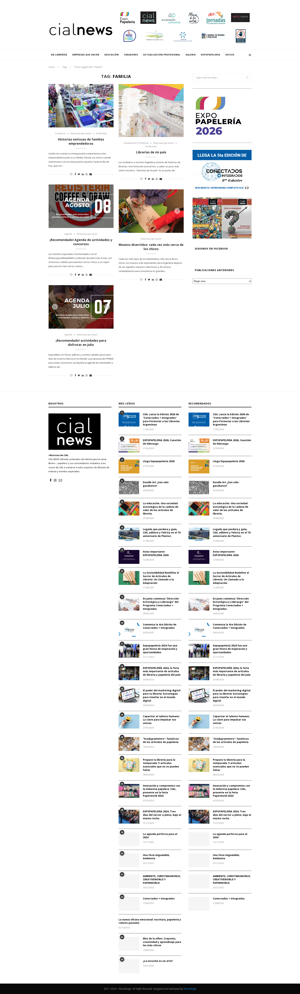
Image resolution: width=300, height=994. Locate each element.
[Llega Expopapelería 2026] (129, 466)
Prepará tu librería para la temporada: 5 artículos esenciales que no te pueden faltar (161, 765)
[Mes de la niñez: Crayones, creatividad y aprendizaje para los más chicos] (129, 944)
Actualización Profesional (140, 2)
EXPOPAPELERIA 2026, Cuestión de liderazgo (162, 441)
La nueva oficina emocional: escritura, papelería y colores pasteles (150, 921)
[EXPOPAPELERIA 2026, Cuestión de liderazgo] (129, 445)
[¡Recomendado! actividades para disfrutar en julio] (81, 307)
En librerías (55, 2)
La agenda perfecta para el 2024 (160, 835)
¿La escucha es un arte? (158, 961)
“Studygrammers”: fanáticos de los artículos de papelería (161, 740)
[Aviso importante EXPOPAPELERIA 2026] (129, 557)
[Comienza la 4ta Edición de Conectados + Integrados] (129, 630)
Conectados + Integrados (159, 898)
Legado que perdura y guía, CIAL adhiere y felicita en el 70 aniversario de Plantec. (162, 533)
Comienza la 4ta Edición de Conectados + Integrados (159, 626)
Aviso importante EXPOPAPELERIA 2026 (156, 553)
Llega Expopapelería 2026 (158, 461)
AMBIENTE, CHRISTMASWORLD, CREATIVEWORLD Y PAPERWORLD (162, 879)
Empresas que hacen (77, 2)
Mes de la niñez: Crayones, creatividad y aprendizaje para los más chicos (162, 942)
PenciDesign (190, 988)
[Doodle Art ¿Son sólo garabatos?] (129, 487)
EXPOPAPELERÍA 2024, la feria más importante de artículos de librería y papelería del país (162, 671)
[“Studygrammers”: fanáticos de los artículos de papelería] (129, 744)
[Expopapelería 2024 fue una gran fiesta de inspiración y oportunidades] (129, 651)
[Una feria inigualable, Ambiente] (129, 860)
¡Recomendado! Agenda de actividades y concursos (81, 242)
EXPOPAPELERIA (180, 2)
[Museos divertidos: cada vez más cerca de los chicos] (151, 211)
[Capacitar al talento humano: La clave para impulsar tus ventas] (129, 722)
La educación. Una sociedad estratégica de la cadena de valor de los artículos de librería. (160, 508)
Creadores (114, 2)
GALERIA (164, 2)
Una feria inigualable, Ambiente (156, 856)
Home (51, 67)
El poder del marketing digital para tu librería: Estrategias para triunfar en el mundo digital (161, 695)
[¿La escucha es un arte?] (129, 966)
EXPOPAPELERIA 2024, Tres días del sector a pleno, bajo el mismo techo (162, 815)
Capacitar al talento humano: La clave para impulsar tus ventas (161, 720)
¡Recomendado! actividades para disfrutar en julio (81, 342)
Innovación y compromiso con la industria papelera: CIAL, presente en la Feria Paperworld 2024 (161, 791)
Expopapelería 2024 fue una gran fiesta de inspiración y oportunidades (160, 649)
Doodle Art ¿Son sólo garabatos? (156, 484)
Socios (196, 2)
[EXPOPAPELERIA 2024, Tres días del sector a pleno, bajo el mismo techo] (129, 817)
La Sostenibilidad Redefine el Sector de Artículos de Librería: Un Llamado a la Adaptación (161, 578)
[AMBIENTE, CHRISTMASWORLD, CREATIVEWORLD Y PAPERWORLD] (129, 881)
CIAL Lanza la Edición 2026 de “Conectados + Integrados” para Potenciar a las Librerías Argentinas (161, 419)
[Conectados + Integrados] (129, 904)
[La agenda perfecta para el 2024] (129, 839)
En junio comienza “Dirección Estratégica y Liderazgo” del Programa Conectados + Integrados (161, 603)
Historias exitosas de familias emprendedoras (81, 141)
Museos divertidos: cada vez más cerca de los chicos (151, 247)
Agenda (68, 234)
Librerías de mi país (151, 152)
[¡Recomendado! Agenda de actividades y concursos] (81, 206)
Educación (98, 2)
